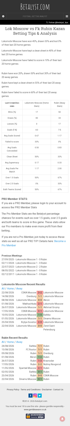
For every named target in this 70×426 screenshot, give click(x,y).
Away (19, 288)
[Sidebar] (3, 16)
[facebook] (30, 395)
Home (10, 288)
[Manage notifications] (62, 418)
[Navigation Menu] (66, 16)
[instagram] (35, 395)
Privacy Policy (13, 389)
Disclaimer (47, 389)
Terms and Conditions (31, 389)
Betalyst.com (35, 6)
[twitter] (40, 395)
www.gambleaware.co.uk (35, 409)
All (3, 288)
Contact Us (58, 389)
